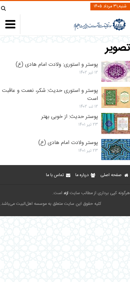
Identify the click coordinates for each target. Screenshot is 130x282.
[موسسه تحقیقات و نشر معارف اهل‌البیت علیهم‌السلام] (100, 29)
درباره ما (82, 175)
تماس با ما (55, 175)
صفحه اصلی (111, 175)
